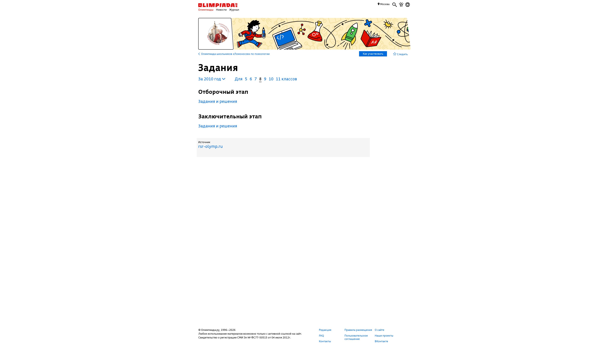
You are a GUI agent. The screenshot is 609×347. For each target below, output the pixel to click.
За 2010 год (210, 78)
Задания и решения (217, 101)
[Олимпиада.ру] (217, 5)
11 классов (286, 78)
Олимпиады (205, 9)
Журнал (234, 9)
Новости (221, 9)
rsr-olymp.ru (210, 146)
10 (271, 78)
